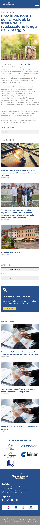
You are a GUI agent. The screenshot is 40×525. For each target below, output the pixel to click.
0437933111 (8, 489)
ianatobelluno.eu (22, 491)
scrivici (17, 303)
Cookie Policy (7, 521)
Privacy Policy (33, 519)
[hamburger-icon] (37, 4)
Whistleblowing (23, 519)
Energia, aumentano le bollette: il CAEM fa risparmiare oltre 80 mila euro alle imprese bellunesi (19, 172)
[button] (9, 308)
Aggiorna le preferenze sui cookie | (21, 521)
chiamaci (25, 303)
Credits (20, 523)
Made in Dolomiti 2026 (10, 252)
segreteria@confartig (9, 491)
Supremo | (34, 521)
